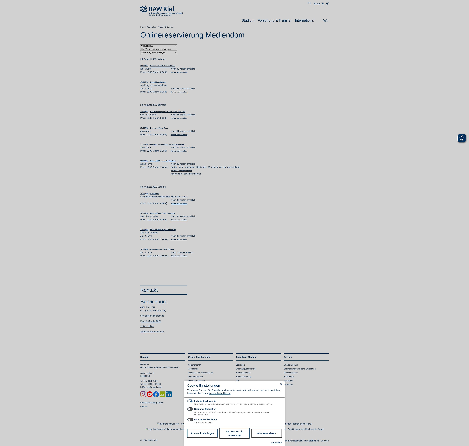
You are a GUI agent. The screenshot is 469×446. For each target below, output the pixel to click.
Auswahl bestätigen (202, 433)
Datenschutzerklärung (219, 393)
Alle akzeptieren (266, 433)
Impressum (276, 442)
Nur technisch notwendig (234, 433)
